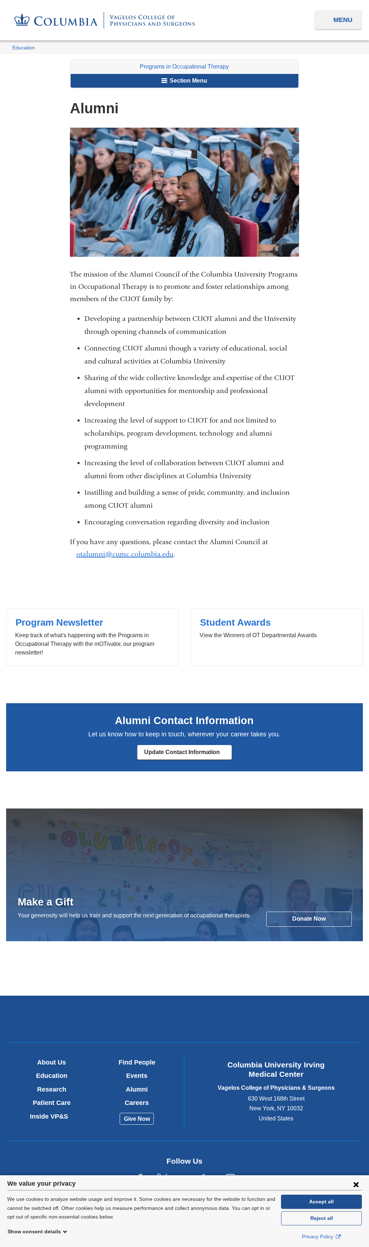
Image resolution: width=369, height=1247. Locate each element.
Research (51, 1089)
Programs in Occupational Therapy (184, 66)
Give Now (137, 1119)
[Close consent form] (356, 1184)
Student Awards (276, 637)
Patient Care (52, 1102)
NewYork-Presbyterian (184, 1020)
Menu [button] (342, 19)
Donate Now (309, 919)
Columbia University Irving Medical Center (68, 1018)
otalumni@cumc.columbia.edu (124, 554)
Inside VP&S (52, 1116)
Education (23, 47)
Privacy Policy (318, 1236)
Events (136, 1075)
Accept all (321, 1201)
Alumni (137, 1089)
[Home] (104, 20)
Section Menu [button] (187, 81)
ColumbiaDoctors (301, 1018)
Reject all (321, 1218)
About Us (51, 1062)
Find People (137, 1062)
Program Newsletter (92, 637)
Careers (137, 1102)
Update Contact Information (187, 754)
